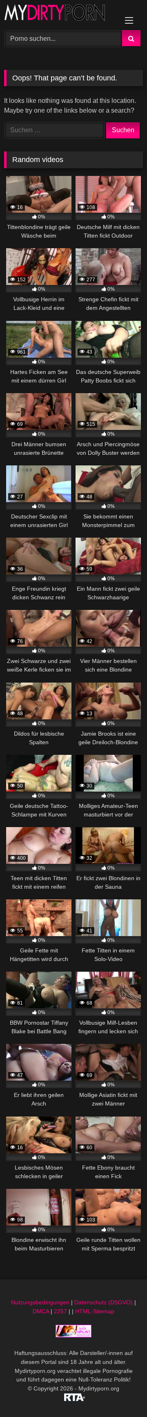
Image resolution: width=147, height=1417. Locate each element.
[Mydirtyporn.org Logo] (60, 14)
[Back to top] (122, 1393)
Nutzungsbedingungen (40, 1302)
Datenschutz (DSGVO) (103, 1302)
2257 (60, 1311)
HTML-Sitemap (94, 1311)
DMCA (41, 1311)
